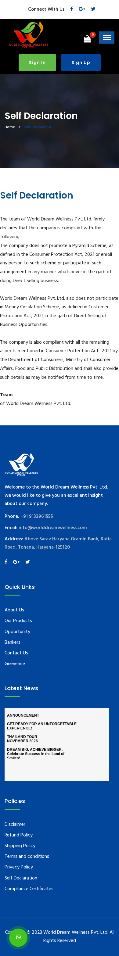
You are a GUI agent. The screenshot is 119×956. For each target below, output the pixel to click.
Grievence (15, 664)
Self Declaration (21, 878)
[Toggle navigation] (106, 37)
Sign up (80, 62)
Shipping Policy (20, 846)
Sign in (37, 62)
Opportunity (17, 632)
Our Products (18, 621)
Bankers (12, 642)
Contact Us (16, 653)
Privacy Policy (19, 867)
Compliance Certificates (29, 889)
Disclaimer (15, 825)
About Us (14, 610)
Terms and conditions (27, 857)
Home (10, 127)
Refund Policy (19, 835)
